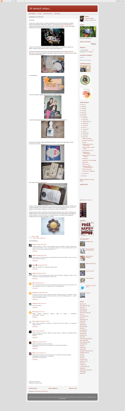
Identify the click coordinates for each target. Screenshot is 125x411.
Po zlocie (84, 142)
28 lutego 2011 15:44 (41, 303)
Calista (34, 273)
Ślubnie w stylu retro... (87, 169)
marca (84, 134)
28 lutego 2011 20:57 (42, 341)
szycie (81, 357)
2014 (82, 110)
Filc (80, 314)
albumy (81, 328)
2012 (82, 114)
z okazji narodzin (84, 366)
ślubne (81, 373)
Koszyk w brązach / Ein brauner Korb (90, 249)
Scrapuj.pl (58, 94)
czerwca (85, 129)
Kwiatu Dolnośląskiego (65, 24)
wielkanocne (83, 361)
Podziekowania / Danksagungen (86, 153)
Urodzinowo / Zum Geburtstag (89, 160)
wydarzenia (42, 238)
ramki (81, 354)
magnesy (82, 347)
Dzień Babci (82, 309)
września (85, 123)
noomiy (34, 303)
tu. (62, 48)
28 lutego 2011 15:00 (42, 292)
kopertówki (82, 343)
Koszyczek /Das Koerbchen (89, 257)
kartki (34, 238)
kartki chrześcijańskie (85, 338)
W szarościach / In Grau (87, 150)
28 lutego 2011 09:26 (41, 244)
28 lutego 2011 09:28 (41, 255)
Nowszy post (33, 388)
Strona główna (32, 13)
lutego (84, 136)
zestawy (82, 371)
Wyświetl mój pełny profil (90, 20)
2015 (82, 108)
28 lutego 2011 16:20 (39, 311)
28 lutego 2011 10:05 (41, 273)
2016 (82, 106)
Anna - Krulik (35, 321)
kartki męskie (83, 340)
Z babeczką (85, 158)
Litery (81, 317)
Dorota (34, 352)
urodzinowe (82, 359)
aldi (33, 331)
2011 (82, 116)
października (86, 121)
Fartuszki (88, 293)
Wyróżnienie (85, 162)
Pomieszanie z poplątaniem (88, 171)
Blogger (64, 398)
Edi (33, 311)
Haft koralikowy (83, 316)
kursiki (81, 345)
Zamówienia (57, 13)
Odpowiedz (35, 251)
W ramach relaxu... (40, 8)
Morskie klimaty (89, 241)
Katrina (34, 244)
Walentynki (82, 324)
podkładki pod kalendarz (85, 350)
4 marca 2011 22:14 (40, 352)
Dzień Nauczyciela (84, 312)
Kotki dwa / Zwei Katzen (87, 140)
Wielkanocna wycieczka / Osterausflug (88, 145)
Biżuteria (82, 303)
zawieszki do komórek (85, 369)
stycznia (85, 173)
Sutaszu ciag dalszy (86, 138)
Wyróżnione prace (47, 13)
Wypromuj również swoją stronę (85, 60)
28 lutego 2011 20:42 (39, 331)
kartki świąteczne (84, 342)
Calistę (66, 212)
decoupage (82, 330)
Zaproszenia (83, 326)
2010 (82, 175)
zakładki (82, 368)
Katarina (47, 48)
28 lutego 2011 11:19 (40, 283)
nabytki (37, 238)
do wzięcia (82, 331)
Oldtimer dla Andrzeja (91, 263)
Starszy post (73, 388)
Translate (90, 51)
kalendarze (82, 335)
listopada (85, 119)
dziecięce (82, 333)
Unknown (34, 292)
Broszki (81, 307)
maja (84, 131)
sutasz (81, 356)
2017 (82, 104)
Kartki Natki (82, 57)
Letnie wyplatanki (90, 278)
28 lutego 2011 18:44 (44, 321)
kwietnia (85, 133)
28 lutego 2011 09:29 (42, 265)
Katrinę (38, 143)
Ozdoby (81, 321)
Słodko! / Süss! (85, 164)
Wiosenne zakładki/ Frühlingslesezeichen (87, 167)
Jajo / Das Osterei (90, 271)
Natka (33, 236)
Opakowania (83, 319)
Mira (33, 283)
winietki (81, 362)
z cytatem (82, 364)
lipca (84, 127)
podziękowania (83, 352)
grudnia (84, 117)
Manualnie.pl (44, 182)
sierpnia (85, 125)
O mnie (39, 13)
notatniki (82, 349)
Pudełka (82, 323)
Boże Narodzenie (84, 305)
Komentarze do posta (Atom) (41, 391)
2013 (82, 112)
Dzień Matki (82, 310)
